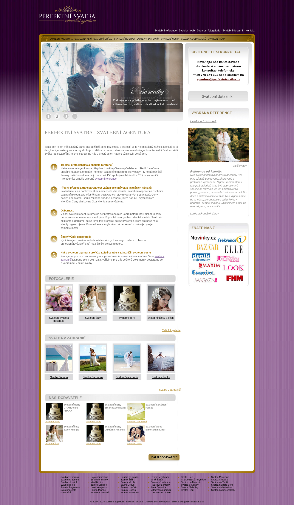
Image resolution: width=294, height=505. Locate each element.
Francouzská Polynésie (193, 479)
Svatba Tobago (59, 377)
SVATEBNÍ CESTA (170, 39)
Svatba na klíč (67, 484)
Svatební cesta (68, 490)
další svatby (240, 165)
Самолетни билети (161, 492)
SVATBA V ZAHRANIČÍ (148, 39)
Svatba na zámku (130, 477)
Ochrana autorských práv (157, 501)
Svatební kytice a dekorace (59, 319)
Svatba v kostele (69, 482)
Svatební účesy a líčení (160, 317)
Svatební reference (166, 30)
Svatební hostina (99, 477)
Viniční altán (157, 479)
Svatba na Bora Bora (222, 484)
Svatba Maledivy (189, 487)
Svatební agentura (70, 487)
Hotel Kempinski (99, 487)
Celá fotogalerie (171, 330)
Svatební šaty (93, 317)
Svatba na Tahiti (219, 482)
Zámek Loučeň (128, 487)
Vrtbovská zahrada (161, 490)
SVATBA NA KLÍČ (83, 39)
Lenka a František (203, 121)
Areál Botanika (158, 487)
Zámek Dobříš (128, 490)
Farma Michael (98, 490)
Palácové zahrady (160, 484)
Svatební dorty (127, 317)
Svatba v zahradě (160, 477)
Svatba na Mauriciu (191, 482)
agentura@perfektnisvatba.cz (218, 79)
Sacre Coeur (127, 484)
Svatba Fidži (187, 490)
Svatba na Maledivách (222, 487)
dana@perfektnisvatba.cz (191, 501)
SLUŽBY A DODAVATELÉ (193, 39)
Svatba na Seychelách (223, 490)
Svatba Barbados (93, 377)
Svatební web (187, 30)
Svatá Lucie (187, 477)
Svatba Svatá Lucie (127, 377)
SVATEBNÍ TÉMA (216, 39)
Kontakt (250, 30)
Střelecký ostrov (99, 479)
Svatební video (134, 443)
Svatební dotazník (233, 30)
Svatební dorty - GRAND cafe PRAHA (73, 407)
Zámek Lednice (99, 484)
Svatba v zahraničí (170, 389)
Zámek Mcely (128, 482)
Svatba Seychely (190, 484)
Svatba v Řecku (161, 377)
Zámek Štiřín (127, 479)
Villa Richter (97, 482)
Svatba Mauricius (220, 477)
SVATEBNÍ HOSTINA (124, 39)
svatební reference (106, 178)
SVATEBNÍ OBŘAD (102, 39)
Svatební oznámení (137, 421)
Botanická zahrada (160, 482)
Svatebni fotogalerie (208, 30)
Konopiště (65, 492)
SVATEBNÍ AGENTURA (61, 39)
